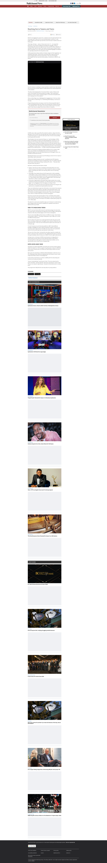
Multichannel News (53, 0)
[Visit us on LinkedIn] (74, 3)
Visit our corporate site (70, 842)
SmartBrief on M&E (38, 22)
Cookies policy (68, 850)
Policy (45, 6)
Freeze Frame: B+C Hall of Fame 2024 (72, 147)
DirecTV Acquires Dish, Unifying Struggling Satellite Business (71, 137)
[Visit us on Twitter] (72, 3)
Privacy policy (56, 850)
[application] (44, 72)
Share (30, 34)
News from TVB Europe (60, 22)
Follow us (53, 34)
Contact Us (68, 852)
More (57, 6)
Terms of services (43, 123)
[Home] (27, 6)
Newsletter (59, 34)
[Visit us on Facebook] (71, 3)
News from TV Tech (49, 22)
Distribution (35, 26)
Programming (51, 6)
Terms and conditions (32, 850)
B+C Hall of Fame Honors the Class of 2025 (71, 128)
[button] (78, 3)
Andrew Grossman (32, 30)
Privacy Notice (33, 124)
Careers (42, 852)
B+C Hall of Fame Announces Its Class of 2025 (71, 132)
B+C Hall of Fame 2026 (72, 22)
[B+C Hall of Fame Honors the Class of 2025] (71, 125)
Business (40, 6)
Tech (35, 6)
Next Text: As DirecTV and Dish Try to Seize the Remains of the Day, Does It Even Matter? (71, 142)
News (31, 6)
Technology (30, 26)
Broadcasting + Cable (43, 0)
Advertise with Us (57, 852)
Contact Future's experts (45, 850)
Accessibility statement (32, 852)
